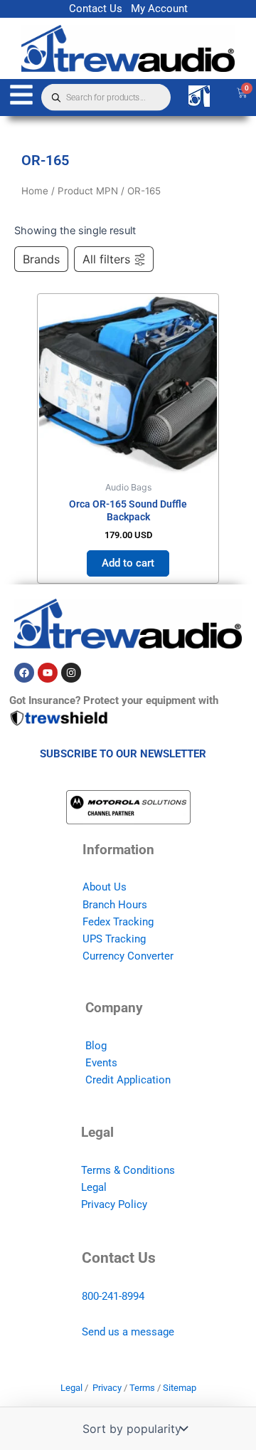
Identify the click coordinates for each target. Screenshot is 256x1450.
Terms (142, 1387)
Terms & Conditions (128, 1170)
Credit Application (128, 1079)
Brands (41, 259)
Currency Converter (128, 956)
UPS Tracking (114, 938)
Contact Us (95, 8)
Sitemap (179, 1387)
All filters (106, 259)
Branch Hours (114, 904)
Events (101, 1062)
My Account (159, 8)
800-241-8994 (113, 1296)
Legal (94, 1187)
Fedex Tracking (118, 921)
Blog (96, 1045)
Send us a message (128, 1331)
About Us (104, 887)
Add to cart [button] (128, 563)
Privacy (107, 1387)
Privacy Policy (114, 1204)
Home (34, 190)
